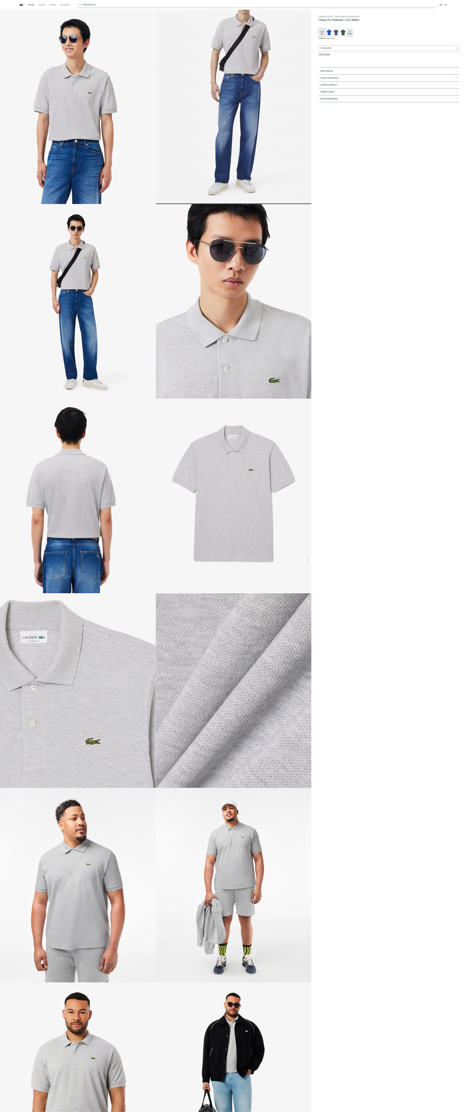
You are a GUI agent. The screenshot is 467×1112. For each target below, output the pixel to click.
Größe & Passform (328, 85)
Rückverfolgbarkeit (329, 99)
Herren (31, 5)
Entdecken (65, 5)
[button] (445, 5)
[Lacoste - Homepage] (22, 4)
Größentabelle (324, 54)
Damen (42, 5)
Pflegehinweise (327, 92)
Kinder (53, 5)
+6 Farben (349, 33)
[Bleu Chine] (336, 33)
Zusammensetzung (329, 78)
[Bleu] (329, 33)
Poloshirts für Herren (326, 16)
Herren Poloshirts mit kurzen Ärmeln (347, 16)
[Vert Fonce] (343, 33)
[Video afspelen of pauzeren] (160, 200)
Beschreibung (326, 71)
